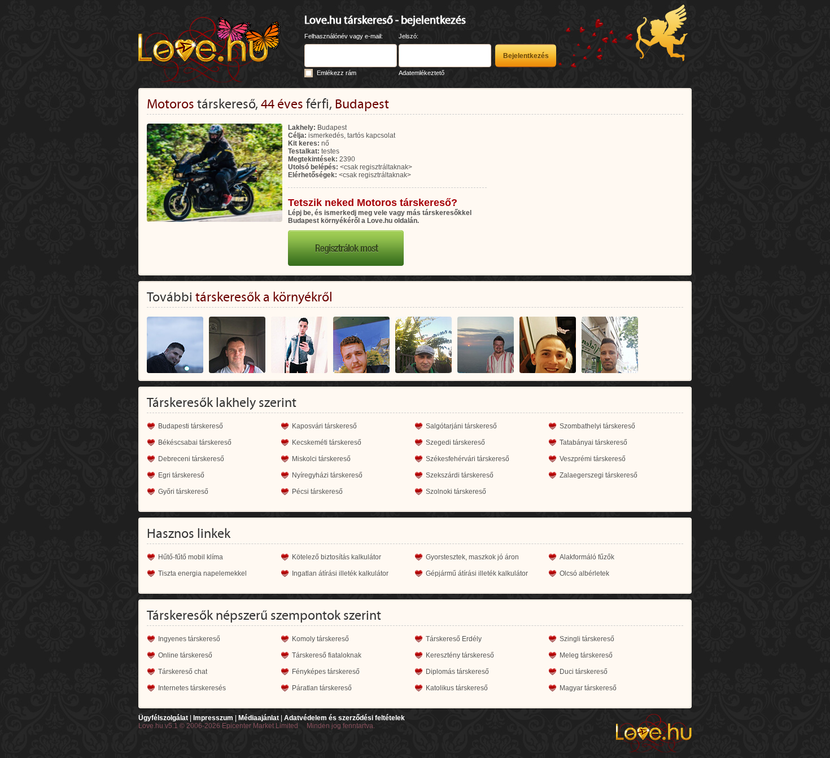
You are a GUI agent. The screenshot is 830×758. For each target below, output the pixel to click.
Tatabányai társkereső (593, 442)
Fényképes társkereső (326, 672)
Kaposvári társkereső (324, 426)
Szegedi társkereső (455, 442)
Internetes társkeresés (192, 688)
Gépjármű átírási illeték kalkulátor (477, 573)
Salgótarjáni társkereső (461, 426)
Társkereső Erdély (454, 639)
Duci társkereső (584, 672)
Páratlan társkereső (322, 688)
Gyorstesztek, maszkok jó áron (472, 557)
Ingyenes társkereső (189, 639)
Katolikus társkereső (457, 688)
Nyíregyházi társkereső (327, 475)
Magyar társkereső (588, 688)
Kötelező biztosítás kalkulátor (336, 557)
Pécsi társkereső (317, 492)
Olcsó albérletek (584, 573)
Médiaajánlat (258, 718)
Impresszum (213, 718)
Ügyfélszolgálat (163, 718)
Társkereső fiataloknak (326, 655)
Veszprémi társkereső (593, 459)
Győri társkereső (183, 492)
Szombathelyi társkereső (597, 426)
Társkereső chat (182, 672)
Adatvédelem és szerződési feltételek (344, 718)
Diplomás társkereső (457, 672)
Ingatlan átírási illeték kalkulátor (340, 573)
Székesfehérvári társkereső (467, 459)
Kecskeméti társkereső (326, 442)
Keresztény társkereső (460, 655)
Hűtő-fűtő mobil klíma (190, 557)
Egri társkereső (181, 475)
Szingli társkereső (587, 639)
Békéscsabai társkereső (194, 442)
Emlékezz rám (336, 72)
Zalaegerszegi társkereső (598, 475)
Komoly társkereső (320, 639)
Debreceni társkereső (191, 459)
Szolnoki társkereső (456, 492)
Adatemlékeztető (421, 72)
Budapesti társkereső (190, 426)
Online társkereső (185, 655)
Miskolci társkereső (321, 459)
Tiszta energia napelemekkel (202, 573)
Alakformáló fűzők (587, 557)
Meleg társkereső (586, 655)
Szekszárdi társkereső (459, 475)
